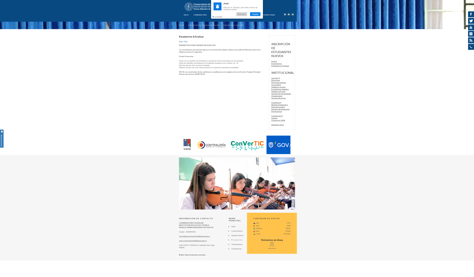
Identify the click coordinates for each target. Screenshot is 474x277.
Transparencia (236, 244)
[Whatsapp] (471, 47)
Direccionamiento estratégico (278, 84)
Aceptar (255, 14)
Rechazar (242, 14)
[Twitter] (471, 21)
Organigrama (276, 96)
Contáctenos (269, 15)
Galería (274, 118)
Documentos (276, 64)
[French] (293, 14)
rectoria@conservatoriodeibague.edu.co (194, 236)
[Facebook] (471, 14)
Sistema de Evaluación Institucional (280, 110)
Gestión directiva (278, 98)
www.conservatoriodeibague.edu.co (193, 241)
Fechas (274, 61)
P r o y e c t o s (236, 240)
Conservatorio (200, 15)
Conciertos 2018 (278, 120)
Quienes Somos (237, 235)
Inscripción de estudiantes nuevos (203, 25)
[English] (290, 14)
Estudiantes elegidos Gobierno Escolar (280, 90)
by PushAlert (218, 17)
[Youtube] (471, 27)
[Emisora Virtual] (471, 40)
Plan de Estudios (278, 107)
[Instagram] (471, 34)
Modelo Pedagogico (279, 105)
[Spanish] (286, 14)
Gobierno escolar (278, 87)
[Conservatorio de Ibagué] (201, 7)
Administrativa (277, 125)
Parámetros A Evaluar (280, 66)
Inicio (186, 15)
